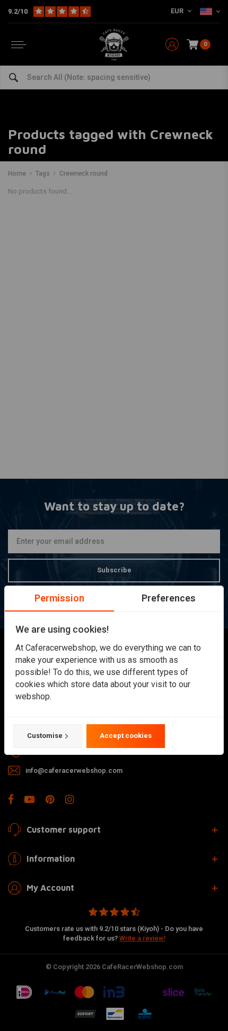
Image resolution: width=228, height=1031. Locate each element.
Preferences (169, 598)
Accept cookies (126, 736)
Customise (45, 736)
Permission (59, 598)
